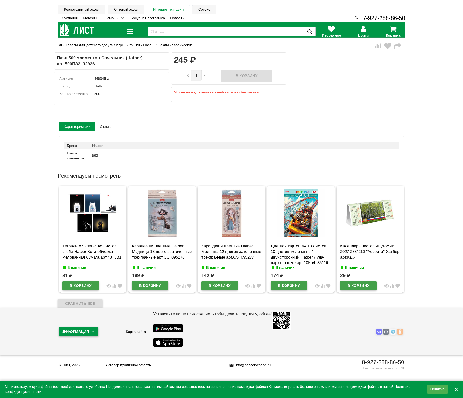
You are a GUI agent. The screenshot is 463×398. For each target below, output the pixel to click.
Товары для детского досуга (89, 45)
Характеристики (77, 127)
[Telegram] (393, 332)
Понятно (437, 389)
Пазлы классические (175, 45)
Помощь (111, 18)
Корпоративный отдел (81, 9)
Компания (69, 18)
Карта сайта (136, 332)
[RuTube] (386, 332)
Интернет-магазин (168, 9)
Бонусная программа (147, 18)
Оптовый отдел (126, 9)
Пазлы (148, 45)
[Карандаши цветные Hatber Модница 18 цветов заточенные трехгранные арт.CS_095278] (162, 236)
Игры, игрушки (128, 45)
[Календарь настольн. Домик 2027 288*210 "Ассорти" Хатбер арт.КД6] (370, 236)
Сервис (204, 9)
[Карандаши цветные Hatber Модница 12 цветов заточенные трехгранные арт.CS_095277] (231, 236)
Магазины (91, 18)
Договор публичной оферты (129, 365)
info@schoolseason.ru (250, 365)
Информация (75, 332)
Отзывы (106, 127)
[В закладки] (389, 46)
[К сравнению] (379, 46)
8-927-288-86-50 (383, 362)
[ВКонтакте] (379, 332)
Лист (66, 365)
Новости (177, 18)
